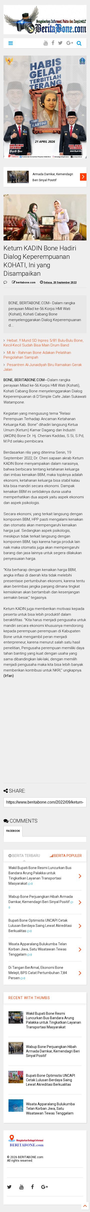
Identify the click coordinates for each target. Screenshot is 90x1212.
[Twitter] (60, 43)
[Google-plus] (69, 43)
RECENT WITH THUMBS (29, 998)
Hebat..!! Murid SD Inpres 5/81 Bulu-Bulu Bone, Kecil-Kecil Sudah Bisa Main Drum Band (44, 343)
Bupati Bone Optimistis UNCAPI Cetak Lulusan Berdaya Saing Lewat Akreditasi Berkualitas (54, 174)
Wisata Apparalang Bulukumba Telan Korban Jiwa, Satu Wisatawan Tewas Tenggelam (50, 1108)
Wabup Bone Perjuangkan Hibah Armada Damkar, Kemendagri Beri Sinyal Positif (53, 1051)
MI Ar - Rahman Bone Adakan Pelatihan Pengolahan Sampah (37, 355)
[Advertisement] (45, 734)
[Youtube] (46, 43)
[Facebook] (53, 43)
